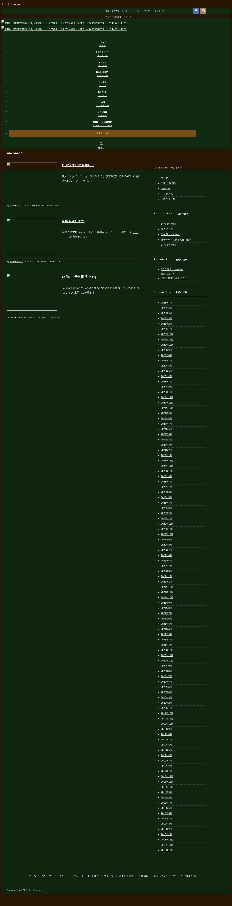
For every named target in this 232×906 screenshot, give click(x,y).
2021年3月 (166, 634)
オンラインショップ (164, 876)
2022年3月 (166, 571)
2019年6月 (166, 745)
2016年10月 (167, 850)
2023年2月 (166, 513)
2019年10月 (167, 723)
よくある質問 (126, 876)
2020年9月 (166, 666)
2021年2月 (166, 639)
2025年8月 (166, 355)
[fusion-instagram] (203, 11)
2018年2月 (166, 829)
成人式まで (167, 229)
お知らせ (165, 188)
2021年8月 (166, 608)
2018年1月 (166, 834)
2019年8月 (166, 734)
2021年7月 (166, 613)
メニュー (63, 876)
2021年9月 (166, 602)
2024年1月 (166, 455)
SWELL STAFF (16, 206)
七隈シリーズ (168, 199)
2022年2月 (166, 576)
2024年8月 (166, 418)
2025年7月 (166, 360)
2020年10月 (167, 660)
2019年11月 (167, 718)
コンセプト (47, 876)
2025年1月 (166, 392)
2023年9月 (166, 476)
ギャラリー (80, 876)
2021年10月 (167, 597)
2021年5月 (166, 623)
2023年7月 (166, 487)
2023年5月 (166, 497)
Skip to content (10, 4)
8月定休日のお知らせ (172, 269)
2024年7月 (166, 423)
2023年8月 (166, 481)
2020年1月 (166, 708)
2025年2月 (166, 387)
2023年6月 (166, 492)
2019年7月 (166, 739)
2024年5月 (166, 434)
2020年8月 (166, 671)
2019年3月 (166, 760)
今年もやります (73, 221)
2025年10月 (167, 344)
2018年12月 (167, 776)
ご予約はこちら (189, 876)
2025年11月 (167, 339)
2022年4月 (166, 566)
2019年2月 (166, 766)
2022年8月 (166, 544)
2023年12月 (167, 460)
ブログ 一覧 (167, 193)
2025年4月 (166, 376)
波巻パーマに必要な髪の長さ (176, 239)
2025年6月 (166, 366)
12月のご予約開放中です (80, 277)
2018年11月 (167, 781)
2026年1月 (166, 329)
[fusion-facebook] (196, 11)
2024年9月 (166, 413)
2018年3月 (166, 823)
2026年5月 (166, 313)
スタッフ (108, 876)
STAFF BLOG (168, 183)
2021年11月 (167, 592)
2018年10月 (167, 787)
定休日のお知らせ (170, 224)
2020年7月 (166, 676)
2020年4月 (166, 692)
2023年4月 (166, 502)
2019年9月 (166, 729)
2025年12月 (167, 334)
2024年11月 (167, 402)
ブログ (94, 876)
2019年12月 (167, 713)
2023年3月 (166, 508)
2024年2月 (166, 450)
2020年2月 (166, 702)
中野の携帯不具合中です (174, 278)
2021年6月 (166, 618)
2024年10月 (167, 408)
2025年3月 (166, 381)
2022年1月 (166, 581)
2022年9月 (166, 539)
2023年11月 (167, 466)
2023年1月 (166, 518)
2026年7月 (166, 302)
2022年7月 (166, 550)
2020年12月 (167, 650)
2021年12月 (167, 587)
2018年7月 (166, 802)
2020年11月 (167, 655)
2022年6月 (166, 555)
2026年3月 (166, 318)
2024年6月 (166, 429)
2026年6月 (166, 308)
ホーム (32, 876)
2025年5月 (166, 371)
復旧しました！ (169, 273)
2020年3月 (166, 697)
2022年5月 (166, 560)
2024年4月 (166, 439)
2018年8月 (166, 797)
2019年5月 (166, 750)
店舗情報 (143, 876)
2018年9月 (166, 792)
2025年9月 (166, 350)
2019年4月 (166, 755)
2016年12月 (167, 839)
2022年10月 (167, 534)
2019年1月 (166, 771)
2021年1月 (166, 645)
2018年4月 (166, 818)
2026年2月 (166, 323)
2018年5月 (166, 813)
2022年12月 (167, 523)
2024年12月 (167, 397)
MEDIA (165, 178)
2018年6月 (166, 808)
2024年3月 (166, 444)
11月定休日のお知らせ (78, 165)
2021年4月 (166, 629)
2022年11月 (167, 529)
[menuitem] (105, 40)
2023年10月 (167, 471)
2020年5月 (166, 687)
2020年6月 (166, 681)
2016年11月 (167, 845)
